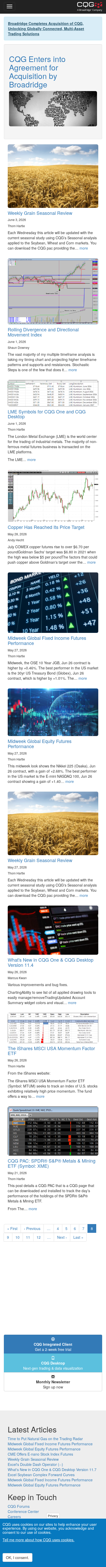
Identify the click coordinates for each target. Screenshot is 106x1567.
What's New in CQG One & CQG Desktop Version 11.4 (50, 962)
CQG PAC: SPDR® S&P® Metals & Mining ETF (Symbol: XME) (51, 1163)
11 (29, 1237)
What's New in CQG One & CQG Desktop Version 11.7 (52, 1469)
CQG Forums (19, 1506)
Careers (14, 1516)
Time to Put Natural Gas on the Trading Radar (45, 1438)
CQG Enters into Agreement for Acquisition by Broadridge (37, 71)
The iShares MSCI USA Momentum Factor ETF (51, 1051)
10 (19, 1237)
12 (40, 1237)
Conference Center (23, 1511)
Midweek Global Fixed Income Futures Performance (47, 640)
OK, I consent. (17, 1557)
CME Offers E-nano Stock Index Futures (40, 1454)
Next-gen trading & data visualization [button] (53, 1365)
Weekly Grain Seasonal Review (40, 212)
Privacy (53, 1515)
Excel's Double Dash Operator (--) (35, 1464)
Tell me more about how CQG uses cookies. (38, 1539)
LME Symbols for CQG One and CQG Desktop (47, 414)
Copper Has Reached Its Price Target (46, 527)
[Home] (89, 6)
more (84, 248)
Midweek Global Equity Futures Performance (40, 743)
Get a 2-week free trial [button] (53, 1347)
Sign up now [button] (53, 1384)
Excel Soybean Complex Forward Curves (41, 1474)
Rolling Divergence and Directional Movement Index (43, 332)
